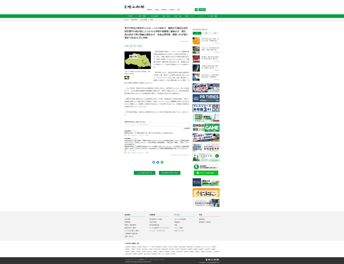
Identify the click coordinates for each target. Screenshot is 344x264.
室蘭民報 (134, 246)
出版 (175, 225)
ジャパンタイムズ (206, 246)
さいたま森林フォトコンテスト (159, 228)
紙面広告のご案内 (130, 228)
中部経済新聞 (183, 249)
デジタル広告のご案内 (132, 230)
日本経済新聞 (197, 246)
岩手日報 (170, 246)
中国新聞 (161, 251)
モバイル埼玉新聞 (180, 219)
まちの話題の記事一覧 (144, 173)
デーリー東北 (151, 246)
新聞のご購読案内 (130, 225)
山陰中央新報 (179, 251)
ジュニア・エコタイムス (157, 230)
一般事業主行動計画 (131, 233)
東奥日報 (145, 246)
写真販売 (177, 222)
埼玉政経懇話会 (154, 225)
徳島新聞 (197, 251)
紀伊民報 (149, 251)
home (126, 19)
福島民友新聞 (182, 246)
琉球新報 (167, 253)
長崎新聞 (135, 253)
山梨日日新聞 (157, 249)
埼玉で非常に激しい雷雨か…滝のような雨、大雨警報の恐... (210, 39)
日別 (197, 33)
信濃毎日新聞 (165, 249)
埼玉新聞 (150, 249)
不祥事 (126, 46)
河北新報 (139, 246)
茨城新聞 (127, 249)
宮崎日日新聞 (128, 253)
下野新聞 (213, 246)
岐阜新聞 (201, 249)
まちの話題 (154, 16)
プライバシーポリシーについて (156, 259)
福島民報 (176, 246)
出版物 (157, 9)
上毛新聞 (133, 249)
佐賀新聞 (140, 253)
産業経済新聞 (190, 246)
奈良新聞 (144, 251)
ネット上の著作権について (141, 259)
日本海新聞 (166, 251)
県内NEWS (134, 19)
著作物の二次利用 (205, 222)
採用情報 (163, 9)
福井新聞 (127, 251)
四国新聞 (186, 251)
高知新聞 (203, 251)
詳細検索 (202, 9)
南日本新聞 (153, 253)
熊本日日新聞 (147, 253)
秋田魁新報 (158, 246)
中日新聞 (177, 249)
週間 (206, 33)
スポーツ (202, 16)
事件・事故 (142, 16)
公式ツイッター (179, 230)
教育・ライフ (190, 16)
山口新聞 (173, 251)
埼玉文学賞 (153, 222)
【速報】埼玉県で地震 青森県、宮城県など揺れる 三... (210, 67)
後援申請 (202, 219)
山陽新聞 (155, 251)
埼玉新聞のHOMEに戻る (170, 173)
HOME (130, 16)
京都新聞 (133, 251)
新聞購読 (149, 9)
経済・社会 (177, 16)
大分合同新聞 (216, 251)
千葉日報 (138, 249)
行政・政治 (166, 16)
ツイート (153, 162)
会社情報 (171, 9)
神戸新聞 (138, 251)
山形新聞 (165, 246)
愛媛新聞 (191, 251)
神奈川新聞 (144, 249)
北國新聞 (213, 249)
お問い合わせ (129, 236)
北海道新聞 (127, 246)
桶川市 (140, 46)
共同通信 (173, 253)
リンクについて (129, 259)
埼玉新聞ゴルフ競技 (155, 219)
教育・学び (133, 46)
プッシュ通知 (178, 228)
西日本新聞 (208, 251)
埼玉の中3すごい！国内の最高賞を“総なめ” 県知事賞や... (210, 76)
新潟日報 (171, 249)
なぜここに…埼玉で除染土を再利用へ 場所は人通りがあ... (210, 48)
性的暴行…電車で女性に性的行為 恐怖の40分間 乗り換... (210, 58)
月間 (215, 33)
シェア (157, 162)
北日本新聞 (207, 249)
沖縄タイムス (161, 253)
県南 (151, 19)
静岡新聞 (195, 249)
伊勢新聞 (190, 249)
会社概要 (127, 219)
